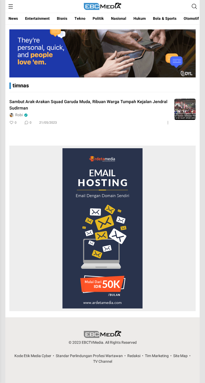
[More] (168, 122)
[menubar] (10, 6)
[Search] (194, 6)
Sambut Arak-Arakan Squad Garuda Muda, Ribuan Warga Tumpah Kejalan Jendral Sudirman (88, 105)
